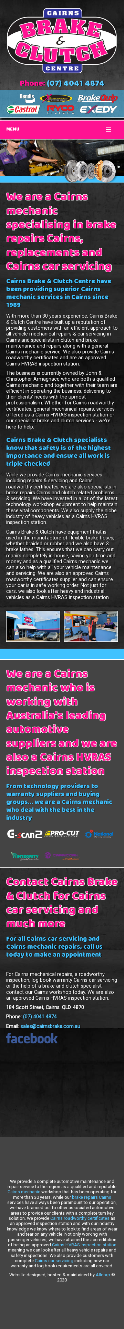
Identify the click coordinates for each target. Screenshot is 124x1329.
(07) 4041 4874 (76, 84)
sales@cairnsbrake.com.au (50, 1026)
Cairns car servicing (54, 1260)
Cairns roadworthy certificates (80, 1218)
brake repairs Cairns (91, 1197)
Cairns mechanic (24, 1191)
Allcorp (103, 1274)
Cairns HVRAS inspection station (84, 1244)
